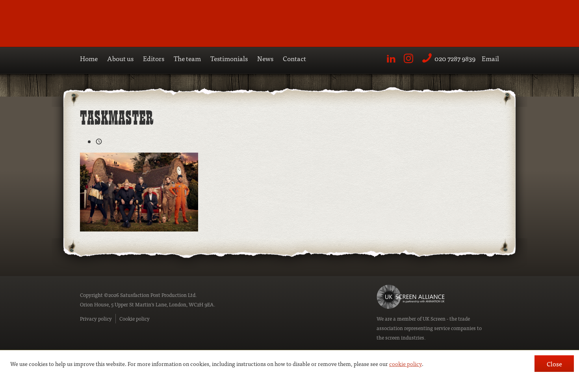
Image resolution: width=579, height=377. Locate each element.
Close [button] (554, 363)
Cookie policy (134, 318)
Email (490, 58)
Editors (153, 58)
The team (187, 58)
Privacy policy (96, 318)
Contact (294, 58)
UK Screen (434, 318)
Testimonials (229, 58)
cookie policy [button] (405, 364)
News (265, 58)
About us (120, 58)
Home (89, 58)
